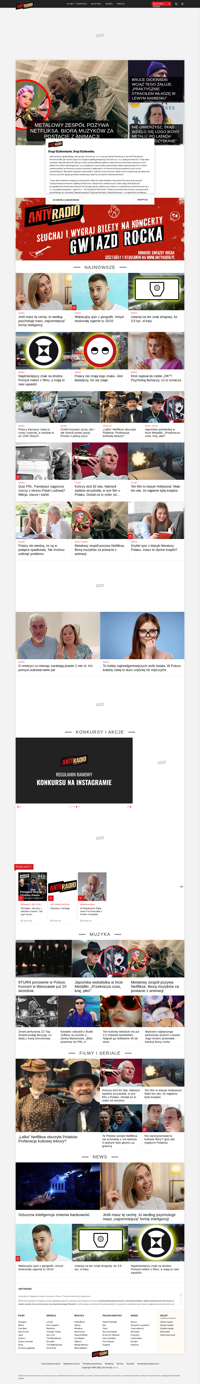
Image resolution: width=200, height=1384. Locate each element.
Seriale (107, 426)
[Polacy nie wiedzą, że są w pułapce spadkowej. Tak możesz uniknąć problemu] (44, 520)
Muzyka (100, 934)
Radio (134, 1315)
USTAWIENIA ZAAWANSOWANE (66, 200)
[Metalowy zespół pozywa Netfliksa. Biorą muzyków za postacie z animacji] (72, 102)
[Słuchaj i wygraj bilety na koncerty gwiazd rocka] (100, 229)
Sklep (164, 1315)
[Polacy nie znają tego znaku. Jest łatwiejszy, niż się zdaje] (100, 350)
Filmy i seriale (100, 1053)
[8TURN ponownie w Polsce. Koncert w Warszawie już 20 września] (44, 958)
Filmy (78, 483)
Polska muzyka (112, 1315)
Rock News (151, 426)
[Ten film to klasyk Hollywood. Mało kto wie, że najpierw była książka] (156, 461)
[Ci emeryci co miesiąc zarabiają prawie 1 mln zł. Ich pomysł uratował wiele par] (58, 635)
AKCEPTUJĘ (142, 200)
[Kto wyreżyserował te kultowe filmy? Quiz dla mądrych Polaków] (163, 1118)
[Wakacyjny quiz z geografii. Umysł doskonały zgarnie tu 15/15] (100, 291)
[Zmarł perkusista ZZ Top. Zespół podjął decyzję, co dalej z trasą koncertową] (37, 1011)
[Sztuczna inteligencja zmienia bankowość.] (58, 1186)
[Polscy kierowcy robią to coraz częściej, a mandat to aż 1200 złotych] (37, 407)
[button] (69, 806)
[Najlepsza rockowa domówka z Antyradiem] (74, 770)
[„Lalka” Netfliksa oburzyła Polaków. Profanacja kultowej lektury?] (121, 407)
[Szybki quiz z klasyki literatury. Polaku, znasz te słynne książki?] (156, 520)
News (21, 313)
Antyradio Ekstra (60, 904)
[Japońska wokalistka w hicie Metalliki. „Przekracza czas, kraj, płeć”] (163, 407)
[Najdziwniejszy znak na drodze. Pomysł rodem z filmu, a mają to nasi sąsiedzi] (44, 350)
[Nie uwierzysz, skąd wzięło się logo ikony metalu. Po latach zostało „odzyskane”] (156, 124)
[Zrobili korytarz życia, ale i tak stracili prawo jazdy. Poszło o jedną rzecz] (79, 407)
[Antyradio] (25, 5)
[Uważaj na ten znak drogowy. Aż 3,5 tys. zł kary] (156, 291)
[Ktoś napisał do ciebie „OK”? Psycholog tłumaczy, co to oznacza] (156, 350)
